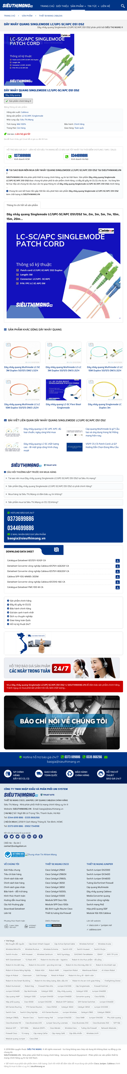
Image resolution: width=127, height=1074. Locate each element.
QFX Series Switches (86, 1001)
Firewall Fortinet (101, 986)
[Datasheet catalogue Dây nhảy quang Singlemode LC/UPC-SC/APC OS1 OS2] (63, 550)
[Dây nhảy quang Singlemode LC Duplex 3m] (105, 390)
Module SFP (11, 1028)
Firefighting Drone (112, 980)
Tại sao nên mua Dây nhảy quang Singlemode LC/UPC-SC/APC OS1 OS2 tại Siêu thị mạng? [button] (51, 478)
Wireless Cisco (71, 1028)
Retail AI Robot (57, 975)
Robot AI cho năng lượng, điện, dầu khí (51, 980)
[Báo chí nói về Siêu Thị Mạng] (63, 723)
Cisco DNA (34, 1038)
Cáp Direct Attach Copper (39, 944)
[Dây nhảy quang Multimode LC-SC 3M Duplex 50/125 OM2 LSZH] (22, 353)
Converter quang (83, 996)
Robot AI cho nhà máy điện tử (78, 965)
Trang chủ (47, 6)
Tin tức (92, 6)
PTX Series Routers (34, 1007)
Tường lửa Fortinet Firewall (100, 883)
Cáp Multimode (30, 991)
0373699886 (22, 155)
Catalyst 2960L (12, 1017)
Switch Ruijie (99, 949)
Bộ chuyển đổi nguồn (15, 944)
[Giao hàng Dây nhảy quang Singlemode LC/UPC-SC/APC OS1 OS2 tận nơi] (63, 643)
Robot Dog (29, 986)
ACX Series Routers (50, 1012)
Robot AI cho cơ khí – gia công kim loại (45, 965)
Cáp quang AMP (13, 996)
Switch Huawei (83, 949)
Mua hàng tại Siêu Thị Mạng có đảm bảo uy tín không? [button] (34, 494)
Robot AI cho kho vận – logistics (54, 959)
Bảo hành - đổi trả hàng (15, 891)
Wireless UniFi (92, 1033)
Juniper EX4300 (96, 1017)
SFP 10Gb (24, 1028)
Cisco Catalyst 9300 (55, 896)
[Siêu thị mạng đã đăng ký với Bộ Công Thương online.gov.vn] (14, 854)
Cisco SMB (80, 1017)
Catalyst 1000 (47, 991)
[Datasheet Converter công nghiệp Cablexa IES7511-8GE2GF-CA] (118, 571)
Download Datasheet (14, 909)
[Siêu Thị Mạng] (17, 6)
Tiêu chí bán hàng (12, 874)
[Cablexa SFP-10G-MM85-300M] (118, 577)
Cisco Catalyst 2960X (55, 874)
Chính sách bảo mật (13, 878)
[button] (123, 6)
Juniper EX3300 (101, 1007)
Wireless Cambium (45, 954)
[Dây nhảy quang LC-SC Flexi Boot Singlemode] (63, 390)
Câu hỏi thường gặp (13, 904)
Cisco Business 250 (80, 1023)
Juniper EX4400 (106, 1001)
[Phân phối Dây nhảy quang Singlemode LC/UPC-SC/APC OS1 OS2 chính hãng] (63, 465)
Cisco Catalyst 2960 (55, 870)
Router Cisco (28, 1017)
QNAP (100, 954)
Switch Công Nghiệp (29, 1012)
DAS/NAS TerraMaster (83, 954)
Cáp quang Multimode (97, 887)
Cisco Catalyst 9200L (55, 891)
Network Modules (108, 1028)
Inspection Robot (70, 970)
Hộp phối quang (13, 1001)
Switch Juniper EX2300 (98, 870)
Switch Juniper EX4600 (98, 878)
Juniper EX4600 (64, 996)
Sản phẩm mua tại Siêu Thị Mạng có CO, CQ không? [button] (32, 502)
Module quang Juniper (15, 1038)
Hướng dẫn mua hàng (15, 900)
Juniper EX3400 (13, 991)
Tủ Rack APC (30, 959)
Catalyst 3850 (84, 1007)
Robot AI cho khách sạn (106, 965)
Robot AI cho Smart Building (18, 980)
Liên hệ (105, 6)
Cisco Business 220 (33, 1023)
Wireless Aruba (104, 944)
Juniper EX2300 (64, 986)
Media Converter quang (98, 896)
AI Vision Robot (108, 970)
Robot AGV (39, 970)
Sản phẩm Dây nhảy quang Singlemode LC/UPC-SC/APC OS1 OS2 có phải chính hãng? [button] (49, 486)
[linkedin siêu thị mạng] (29, 836)
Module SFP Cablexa (64, 1001)
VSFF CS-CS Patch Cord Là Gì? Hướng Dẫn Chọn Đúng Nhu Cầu (102, 445)
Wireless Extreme (50, 949)
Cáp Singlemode (83, 986)
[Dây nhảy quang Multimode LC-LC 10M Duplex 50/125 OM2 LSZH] (22, 390)
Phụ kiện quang (114, 1017)
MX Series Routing (14, 1007)
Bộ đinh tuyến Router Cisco (58, 909)
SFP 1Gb (116, 1023)
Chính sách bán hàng (14, 883)
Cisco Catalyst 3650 (55, 883)
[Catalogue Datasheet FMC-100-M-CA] (118, 587)
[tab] (63, 478)
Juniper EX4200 (64, 1017)
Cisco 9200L (100, 996)
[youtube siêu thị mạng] (18, 836)
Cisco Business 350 (101, 1023)
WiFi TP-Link (112, 954)
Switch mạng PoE (95, 904)
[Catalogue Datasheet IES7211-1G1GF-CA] (118, 561)
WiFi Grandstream (13, 959)
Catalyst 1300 (30, 996)
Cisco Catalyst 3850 (55, 887)
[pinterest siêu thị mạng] (35, 836)
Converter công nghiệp (98, 900)
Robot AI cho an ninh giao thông (86, 980)
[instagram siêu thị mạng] (24, 836)
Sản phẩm (77, 6)
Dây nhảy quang (64, 991)
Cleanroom (27, 975)
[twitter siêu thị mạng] (12, 836)
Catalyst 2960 (87, 1012)
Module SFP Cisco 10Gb (56, 904)
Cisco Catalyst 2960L (55, 878)
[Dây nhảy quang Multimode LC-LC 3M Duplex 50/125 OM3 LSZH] (63, 353)
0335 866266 (32, 817)
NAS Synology (63, 954)
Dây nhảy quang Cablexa (99, 891)
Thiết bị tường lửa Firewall (58, 913)
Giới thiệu (62, 6)
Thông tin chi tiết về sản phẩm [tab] (22, 205)
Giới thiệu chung (12, 870)
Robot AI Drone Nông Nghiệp (18, 970)
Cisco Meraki (55, 1028)
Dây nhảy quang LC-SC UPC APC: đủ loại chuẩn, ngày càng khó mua (42, 430)
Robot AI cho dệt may (15, 965)
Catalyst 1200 (82, 991)
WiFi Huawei (27, 954)
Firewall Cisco (11, 1033)
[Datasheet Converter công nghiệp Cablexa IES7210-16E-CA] (118, 582)
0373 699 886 (15, 826)
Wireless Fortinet (86, 944)
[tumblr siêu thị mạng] (41, 836)
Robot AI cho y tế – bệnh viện (81, 975)
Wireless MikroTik (13, 949)
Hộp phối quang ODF (97, 909)
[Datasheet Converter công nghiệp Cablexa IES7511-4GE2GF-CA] (118, 566)
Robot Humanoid (13, 986)
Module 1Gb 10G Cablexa (99, 913)
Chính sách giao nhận (14, 887)
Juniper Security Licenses (57, 1023)
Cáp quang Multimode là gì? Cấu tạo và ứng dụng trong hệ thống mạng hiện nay (102, 432)
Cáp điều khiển (75, 1033)
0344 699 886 (15, 817)
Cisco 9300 (28, 1001)
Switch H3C (67, 949)
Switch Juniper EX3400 (98, 874)
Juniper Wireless (70, 1012)
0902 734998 (32, 826)
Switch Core (11, 1012)
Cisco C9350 (52, 1007)
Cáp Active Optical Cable (64, 944)
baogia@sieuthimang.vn (26, 538)
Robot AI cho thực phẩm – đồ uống (87, 959)
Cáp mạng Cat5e (40, 1033)
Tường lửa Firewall (89, 1028)
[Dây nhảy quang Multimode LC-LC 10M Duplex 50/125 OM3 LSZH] (105, 353)
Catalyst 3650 (67, 1007)
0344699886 (79, 155)
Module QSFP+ (39, 1028)
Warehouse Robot (89, 970)
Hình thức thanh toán (14, 896)
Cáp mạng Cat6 (58, 1033)
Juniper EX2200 (45, 1001)
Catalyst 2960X (103, 1012)
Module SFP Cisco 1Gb (56, 900)
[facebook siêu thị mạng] (6, 836)
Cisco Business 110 (13, 1023)
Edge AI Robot (12, 975)
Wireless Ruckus (32, 949)
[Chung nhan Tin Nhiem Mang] (41, 854)
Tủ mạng (25, 1033)
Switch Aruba (11, 954)
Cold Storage (41, 975)
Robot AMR (54, 970)
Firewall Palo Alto (45, 986)
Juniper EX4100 (46, 996)
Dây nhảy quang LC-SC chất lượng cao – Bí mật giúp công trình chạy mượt (41, 447)
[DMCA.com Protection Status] (53, 925)
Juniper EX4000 (99, 991)
